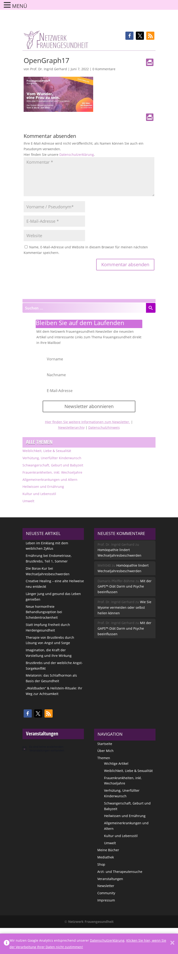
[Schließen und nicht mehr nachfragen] (172, 944)
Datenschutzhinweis (104, 427)
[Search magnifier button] (151, 308)
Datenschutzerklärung (76, 154)
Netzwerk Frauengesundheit (91, 921)
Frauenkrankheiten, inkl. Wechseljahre (52, 472)
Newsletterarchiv (71, 427)
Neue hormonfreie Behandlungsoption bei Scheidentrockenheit (44, 612)
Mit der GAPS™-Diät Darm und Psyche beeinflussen (125, 586)
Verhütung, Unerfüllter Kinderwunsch (51, 458)
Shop (101, 864)
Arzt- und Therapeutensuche (119, 871)
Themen (103, 758)
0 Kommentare (103, 69)
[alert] (53, 748)
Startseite (104, 743)
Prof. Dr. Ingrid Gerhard (48, 69)
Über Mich (105, 750)
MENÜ (19, 5)
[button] (129, 36)
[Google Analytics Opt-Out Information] (7, 944)
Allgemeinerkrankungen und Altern (49, 479)
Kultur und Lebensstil (39, 494)
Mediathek (105, 857)
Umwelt (28, 501)
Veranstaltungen (110, 879)
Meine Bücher (108, 850)
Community (106, 893)
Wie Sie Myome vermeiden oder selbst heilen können (124, 607)
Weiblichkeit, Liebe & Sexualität (46, 451)
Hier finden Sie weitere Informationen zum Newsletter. (87, 422)
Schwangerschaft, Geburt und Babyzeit (52, 465)
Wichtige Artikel (116, 763)
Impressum (106, 900)
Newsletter (105, 886)
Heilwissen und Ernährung (43, 486)
